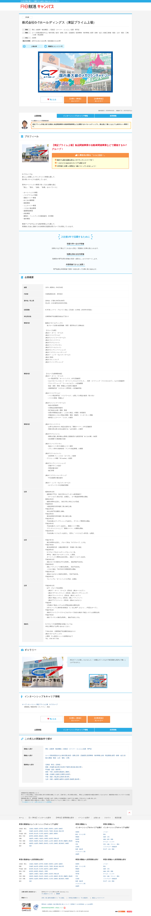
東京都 (73, 767)
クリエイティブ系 (80, 851)
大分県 (51, 843)
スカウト (107, 817)
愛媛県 (65, 841)
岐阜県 (56, 772)
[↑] (129, 813)
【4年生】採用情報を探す (64, 817)
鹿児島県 (61, 843)
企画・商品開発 (106, 755)
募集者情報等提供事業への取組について (52, 907)
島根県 (36, 841)
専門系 (77, 841)
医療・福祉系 (79, 849)
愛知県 (61, 772)
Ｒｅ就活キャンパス (47, 893)
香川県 (67, 777)
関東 (46, 767)
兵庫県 (62, 774)
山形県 (56, 828)
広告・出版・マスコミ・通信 (111, 844)
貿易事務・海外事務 (93, 755)
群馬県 (41, 831)
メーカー (105, 832)
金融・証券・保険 (108, 839)
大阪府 (57, 774)
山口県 (51, 841)
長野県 (56, 833)
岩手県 (41, 828)
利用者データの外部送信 (77, 904)
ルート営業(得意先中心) (53, 755)
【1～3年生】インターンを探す (39, 817)
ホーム (21, 817)
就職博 (58, 893)
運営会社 (43, 904)
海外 (30, 846)
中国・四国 (49, 777)
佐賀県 (67, 779)
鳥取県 (31, 841)
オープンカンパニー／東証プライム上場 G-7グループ (40, 704)
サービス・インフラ (108, 841)
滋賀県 (31, 838)
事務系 (77, 837)
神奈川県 (78, 767)
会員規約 (49, 904)
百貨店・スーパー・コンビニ (72, 749)
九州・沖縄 (49, 779)
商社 (104, 834)
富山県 (36, 833)
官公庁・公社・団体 (108, 849)
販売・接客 (71, 755)
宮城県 (46, 828)
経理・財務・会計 (117, 755)
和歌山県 (56, 838)
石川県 (41, 833)
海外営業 (64, 755)
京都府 (52, 774)
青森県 (36, 828)
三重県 (67, 772)
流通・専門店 (87, 749)
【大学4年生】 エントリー (99, 99)
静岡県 (36, 836)
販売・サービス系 (80, 834)
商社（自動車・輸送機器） (54, 749)
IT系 (77, 844)
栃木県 (57, 767)
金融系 (77, 854)
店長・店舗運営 (81, 755)
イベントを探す (84, 817)
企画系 (77, 846)
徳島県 (56, 841)
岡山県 (56, 777)
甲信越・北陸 (49, 769)
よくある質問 (89, 904)
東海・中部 (49, 772)
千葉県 (67, 767)
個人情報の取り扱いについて (61, 904)
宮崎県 (56, 843)
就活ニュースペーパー (98, 898)
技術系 (77, 839)
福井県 (58, 769)
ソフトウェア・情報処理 (110, 846)
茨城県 (52, 767)
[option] (42, 672)
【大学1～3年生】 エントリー (75, 99)
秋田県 (51, 828)
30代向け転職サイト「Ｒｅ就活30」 (79, 898)
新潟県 (31, 833)
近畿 (46, 774)
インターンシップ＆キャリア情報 (75, 116)
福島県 (61, 828)
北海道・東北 (49, 764)
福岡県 (56, 779)
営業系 (77, 832)
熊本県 (77, 779)
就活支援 (118, 817)
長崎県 (72, 779)
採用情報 (113, 116)
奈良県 (67, 774)
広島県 (61, 777)
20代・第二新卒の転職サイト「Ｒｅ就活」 (53, 898)
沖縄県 (67, 843)
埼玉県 (62, 767)
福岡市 (61, 779)
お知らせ (97, 817)
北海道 (58, 764)
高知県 (70, 841)
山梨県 (51, 833)
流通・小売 (106, 837)
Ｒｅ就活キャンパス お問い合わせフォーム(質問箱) (36, 802)
